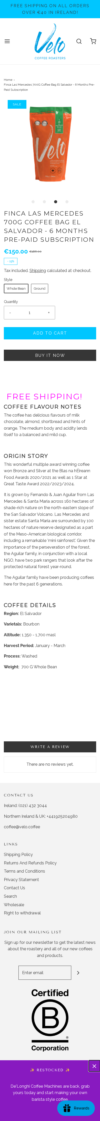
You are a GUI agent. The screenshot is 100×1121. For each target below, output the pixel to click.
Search (10, 896)
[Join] (78, 973)
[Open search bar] (79, 41)
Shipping (37, 270)
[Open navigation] (7, 41)
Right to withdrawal (22, 913)
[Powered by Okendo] (17, 735)
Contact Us (14, 887)
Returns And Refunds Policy (30, 863)
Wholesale (14, 904)
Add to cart (50, 333)
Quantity (11, 301)
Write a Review (50, 747)
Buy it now (50, 355)
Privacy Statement (21, 879)
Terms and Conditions (24, 871)
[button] (50, 146)
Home (8, 80)
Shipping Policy (18, 854)
